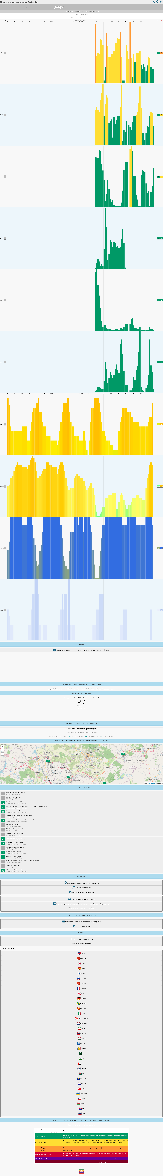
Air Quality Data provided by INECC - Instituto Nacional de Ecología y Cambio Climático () (81, 689)
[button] (69, 777)
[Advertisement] (56, 667)
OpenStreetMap (152, 783)
